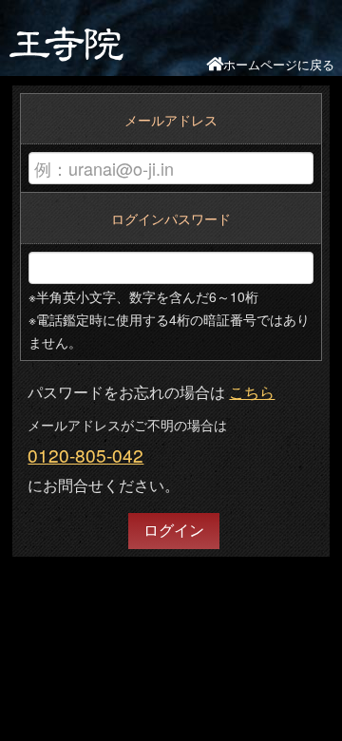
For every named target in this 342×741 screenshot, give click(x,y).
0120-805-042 (85, 454)
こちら (252, 392)
